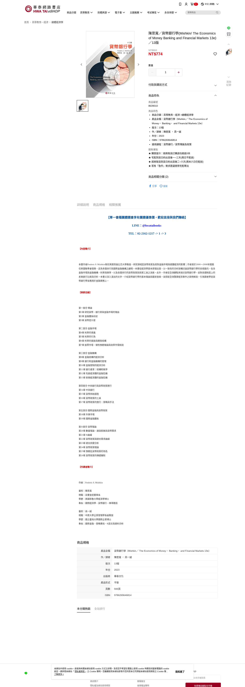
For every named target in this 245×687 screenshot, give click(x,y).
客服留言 (141, 681)
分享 (154, 186)
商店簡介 (94, 681)
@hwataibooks (151, 225)
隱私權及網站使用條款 (100, 685)
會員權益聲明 (143, 685)
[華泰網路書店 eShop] (42, 8)
